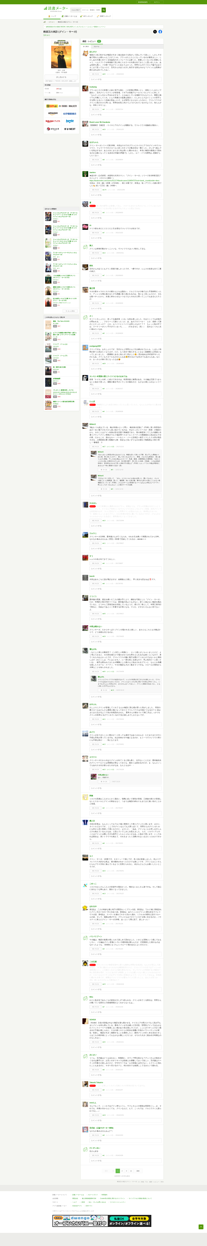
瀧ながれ (93, 649)
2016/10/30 (119, 1135)
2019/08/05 (120, 363)
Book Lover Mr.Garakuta (99, 122)
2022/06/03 (119, 212)
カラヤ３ (93, 757)
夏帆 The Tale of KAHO (61, 321)
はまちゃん (93, 142)
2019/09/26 (119, 303)
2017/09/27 (120, 543)
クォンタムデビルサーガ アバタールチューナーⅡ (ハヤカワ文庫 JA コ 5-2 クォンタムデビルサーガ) (65, 228)
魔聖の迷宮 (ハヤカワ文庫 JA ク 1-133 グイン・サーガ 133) (64, 288)
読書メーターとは (78, 1194)
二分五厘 (93, 962)
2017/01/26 (119, 923)
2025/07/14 (119, 109)
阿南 (91, 796)
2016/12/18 (120, 984)
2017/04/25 (120, 636)
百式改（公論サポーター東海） (102, 1128)
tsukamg (93, 87)
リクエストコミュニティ (118, 1202)
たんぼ (92, 401)
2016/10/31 (120, 1115)
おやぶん (93, 704)
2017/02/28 (120, 769)
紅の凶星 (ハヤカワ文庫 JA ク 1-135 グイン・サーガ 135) (65, 299)
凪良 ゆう (56, 381)
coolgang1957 (95, 346)
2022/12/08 (121, 189)
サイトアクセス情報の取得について (140, 1198)
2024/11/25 (120, 129)
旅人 (91, 245)
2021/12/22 (119, 232)
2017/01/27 (120, 893)
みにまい (93, 1055)
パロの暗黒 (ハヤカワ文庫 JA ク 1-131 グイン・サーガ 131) (64, 276)
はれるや (93, 906)
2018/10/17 (119, 388)
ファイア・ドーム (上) (60, 344)
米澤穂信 (55, 404)
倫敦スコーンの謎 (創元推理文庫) (64, 401)
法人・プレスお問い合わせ (97, 1202)
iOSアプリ (89, 1206)
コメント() (110, 74)
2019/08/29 (119, 333)
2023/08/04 (119, 159)
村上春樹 (55, 323)
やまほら (93, 503)
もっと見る (71, 311)
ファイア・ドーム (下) (60, 355)
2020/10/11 (120, 253)
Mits (91, 997)
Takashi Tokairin (96, 1082)
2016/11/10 (119, 1069)
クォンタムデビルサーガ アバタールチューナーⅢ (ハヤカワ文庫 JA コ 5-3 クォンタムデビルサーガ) (65, 241)
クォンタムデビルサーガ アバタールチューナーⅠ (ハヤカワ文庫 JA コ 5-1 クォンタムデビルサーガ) (65, 214)
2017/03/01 (120, 744)
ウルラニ (93, 533)
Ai (90, 225)
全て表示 (86, 46)
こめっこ (93, 884)
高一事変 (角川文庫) (59, 367)
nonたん (92, 1103)
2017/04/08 (120, 671)
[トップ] (44, 22)
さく (91, 316)
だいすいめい (94, 1148)
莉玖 (91, 266)
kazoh (92, 576)
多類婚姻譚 (56, 378)
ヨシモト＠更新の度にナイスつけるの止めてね (108, 376)
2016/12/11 (120, 1042)
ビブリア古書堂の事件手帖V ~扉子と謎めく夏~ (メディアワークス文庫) (65, 333)
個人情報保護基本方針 (89, 1198)
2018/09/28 (119, 411)
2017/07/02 (119, 583)
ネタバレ (96, 46)
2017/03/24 (120, 719)
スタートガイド (93, 1194)
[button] (104, 10)
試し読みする (61, 77)
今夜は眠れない (95, 626)
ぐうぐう (93, 596)
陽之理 (92, 288)
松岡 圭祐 (56, 369)
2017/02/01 (120, 871)
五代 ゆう (52, 22)
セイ (91, 856)
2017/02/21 (119, 843)
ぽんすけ (93, 52)
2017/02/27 (119, 808)
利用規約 (104, 1194)
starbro (92, 172)
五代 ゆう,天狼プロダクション (62, 302)
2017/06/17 (120, 613)
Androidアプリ (77, 1206)
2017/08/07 (119, 563)
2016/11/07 (119, 1090)
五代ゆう (55, 219)
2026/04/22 (120, 74)
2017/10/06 (120, 520)
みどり (92, 732)
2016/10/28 (119, 1155)
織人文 (92, 821)
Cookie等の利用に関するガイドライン (112, 1198)
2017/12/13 (120, 446)
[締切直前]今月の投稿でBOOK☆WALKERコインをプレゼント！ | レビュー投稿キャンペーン (76, 27)
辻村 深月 (56, 346)
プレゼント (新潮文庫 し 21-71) (63, 390)
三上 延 (55, 337)
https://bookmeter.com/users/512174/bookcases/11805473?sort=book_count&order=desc (124, 181)
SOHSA (92, 1020)
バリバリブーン (95, 936)
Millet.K (92, 424)
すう (91, 556)
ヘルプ (74, 1202)
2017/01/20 (119, 949)
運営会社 (75, 1198)
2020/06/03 (119, 275)
